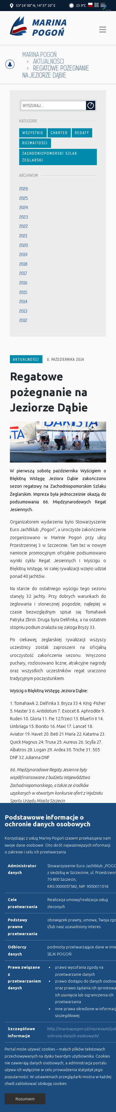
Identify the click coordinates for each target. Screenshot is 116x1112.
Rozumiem (25, 1099)
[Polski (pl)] (90, 5)
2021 (23, 236)
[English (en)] (96, 5)
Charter (59, 133)
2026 (23, 189)
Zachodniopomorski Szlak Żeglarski (49, 156)
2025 (23, 198)
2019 (23, 254)
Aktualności (26, 359)
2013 (23, 311)
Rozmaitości (35, 143)
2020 (23, 245)
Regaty (82, 133)
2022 (23, 226)
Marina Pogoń (39, 55)
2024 (23, 207)
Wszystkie (33, 133)
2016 (23, 283)
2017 (23, 273)
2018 (23, 264)
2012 (23, 320)
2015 (23, 292)
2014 (23, 301)
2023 (23, 217)
